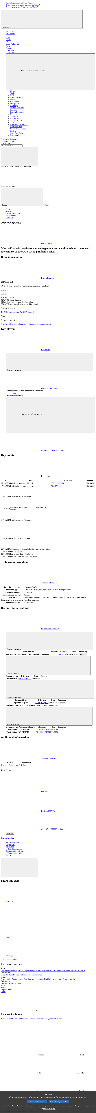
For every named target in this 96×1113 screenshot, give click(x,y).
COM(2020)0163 (57, 483)
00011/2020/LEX (24, 679)
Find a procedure (7, 143)
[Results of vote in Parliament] (68, 505)
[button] (36, 1010)
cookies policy (86, 1106)
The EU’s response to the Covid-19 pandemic (18, 312)
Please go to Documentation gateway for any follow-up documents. (26, 324)
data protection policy (70, 1106)
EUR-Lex (22, 765)
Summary (90, 483)
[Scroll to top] (19, 867)
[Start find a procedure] (19, 156)
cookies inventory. (49, 1109)
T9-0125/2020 (56, 486)
